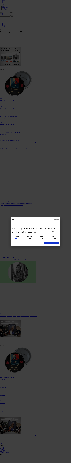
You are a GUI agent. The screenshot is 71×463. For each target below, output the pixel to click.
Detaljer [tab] (35, 223)
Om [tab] (52, 223)
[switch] (29, 238)
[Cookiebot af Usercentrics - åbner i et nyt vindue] (54, 219)
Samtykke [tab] (19, 223)
